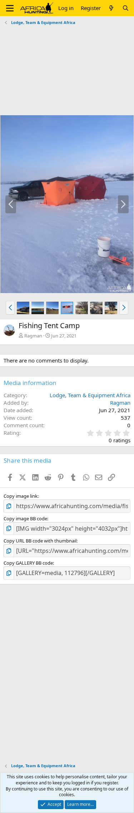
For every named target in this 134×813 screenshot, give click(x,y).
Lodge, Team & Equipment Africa (90, 395)
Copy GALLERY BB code (28, 563)
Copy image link (21, 496)
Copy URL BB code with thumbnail (40, 540)
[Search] (126, 8)
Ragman (33, 335)
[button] (9, 8)
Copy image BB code (25, 518)
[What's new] (111, 8)
